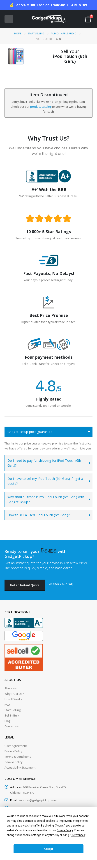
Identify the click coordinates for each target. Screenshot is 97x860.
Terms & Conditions (18, 757)
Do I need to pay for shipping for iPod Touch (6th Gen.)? (44, 463)
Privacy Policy (13, 751)
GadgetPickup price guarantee (29, 432)
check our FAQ (63, 584)
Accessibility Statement (20, 767)
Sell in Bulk (12, 715)
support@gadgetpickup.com (37, 800)
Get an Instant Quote (24, 585)
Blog (7, 721)
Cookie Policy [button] (65, 830)
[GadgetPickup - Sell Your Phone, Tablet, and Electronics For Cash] (48, 19)
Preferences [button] (78, 835)
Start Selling (13, 710)
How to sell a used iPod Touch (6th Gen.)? (38, 515)
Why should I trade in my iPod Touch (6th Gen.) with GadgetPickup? (45, 499)
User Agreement (16, 746)
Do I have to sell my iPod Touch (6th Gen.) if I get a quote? (45, 481)
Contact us (12, 726)
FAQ (7, 704)
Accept (48, 848)
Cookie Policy (13, 762)
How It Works (13, 699)
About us (11, 688)
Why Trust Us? (14, 694)
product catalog (40, 107)
